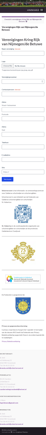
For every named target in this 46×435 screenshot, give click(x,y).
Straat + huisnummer (9, 105)
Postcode (5, 114)
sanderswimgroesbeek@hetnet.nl (13, 389)
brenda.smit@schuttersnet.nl (11, 368)
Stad (3, 130)
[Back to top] (41, 430)
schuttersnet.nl (33, 10)
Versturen (7, 179)
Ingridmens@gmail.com (9, 403)
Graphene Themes (22, 432)
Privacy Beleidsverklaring (11, 341)
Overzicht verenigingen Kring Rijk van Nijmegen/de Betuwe (23, 20)
